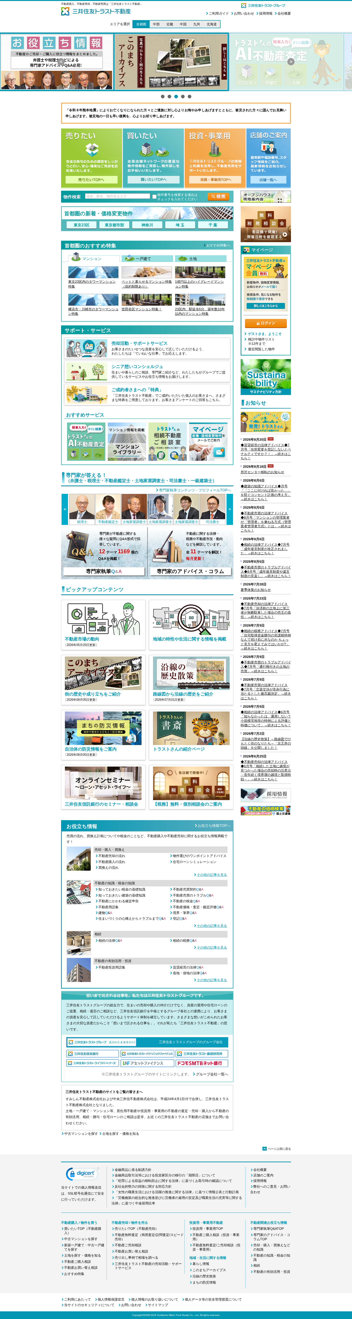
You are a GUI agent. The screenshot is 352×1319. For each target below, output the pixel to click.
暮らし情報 (201, 1264)
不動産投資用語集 (111, 967)
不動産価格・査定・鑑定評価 (198, 907)
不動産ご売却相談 (128, 1245)
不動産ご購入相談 (77, 1261)
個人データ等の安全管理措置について (213, 1299)
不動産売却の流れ (111, 856)
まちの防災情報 (204, 1282)
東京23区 (82, 225)
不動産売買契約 (188, 889)
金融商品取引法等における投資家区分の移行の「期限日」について (165, 1175)
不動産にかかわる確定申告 (118, 901)
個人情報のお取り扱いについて (154, 1299)
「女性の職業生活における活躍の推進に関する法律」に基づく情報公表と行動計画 (177, 1192)
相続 (256, 1265)
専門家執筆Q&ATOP (268, 1228)
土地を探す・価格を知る (120, 1133)
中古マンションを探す (81, 1133)
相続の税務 (185, 940)
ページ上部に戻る (277, 1149)
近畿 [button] (169, 24)
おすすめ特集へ (218, 245)
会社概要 (284, 13)
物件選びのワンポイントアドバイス (200, 856)
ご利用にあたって (77, 1299)
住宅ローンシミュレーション (194, 862)
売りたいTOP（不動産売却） (137, 1228)
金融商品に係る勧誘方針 (133, 1170)
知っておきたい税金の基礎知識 (121, 889)
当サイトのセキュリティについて (89, 1305)
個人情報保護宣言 (111, 1299)
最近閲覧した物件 (261, 349)
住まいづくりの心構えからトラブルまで (132, 918)
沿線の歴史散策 (204, 1276)
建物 (105, 913)
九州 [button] (196, 24)
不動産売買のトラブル (193, 895)
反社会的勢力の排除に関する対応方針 (143, 1186)
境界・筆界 (185, 913)
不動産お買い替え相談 (81, 1267)
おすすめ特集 (74, 1274)
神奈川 (147, 225)
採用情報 (266, 13)
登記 (180, 918)
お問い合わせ (244, 13)
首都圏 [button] (141, 24)
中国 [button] (183, 24)
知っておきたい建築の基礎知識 (121, 895)
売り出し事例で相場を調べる (136, 1257)
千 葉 (213, 225)
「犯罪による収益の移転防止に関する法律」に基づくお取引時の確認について (173, 1181)
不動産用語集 (108, 907)
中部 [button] (156, 24)
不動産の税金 (186, 901)
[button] (82, 1175)
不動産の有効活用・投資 (271, 1272)
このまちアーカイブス (209, 1270)
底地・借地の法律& (190, 973)
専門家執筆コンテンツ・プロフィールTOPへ (195, 490)
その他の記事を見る (212, 875)
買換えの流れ (108, 867)
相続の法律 (110, 940)
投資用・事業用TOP (208, 1228)
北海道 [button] (212, 24)
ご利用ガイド (219, 13)
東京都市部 (114, 225)
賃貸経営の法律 (188, 967)
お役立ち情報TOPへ (214, 826)
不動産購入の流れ (111, 862)
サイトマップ (158, 1305)
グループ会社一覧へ (212, 1074)
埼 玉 (180, 225)
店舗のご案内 (263, 1175)
